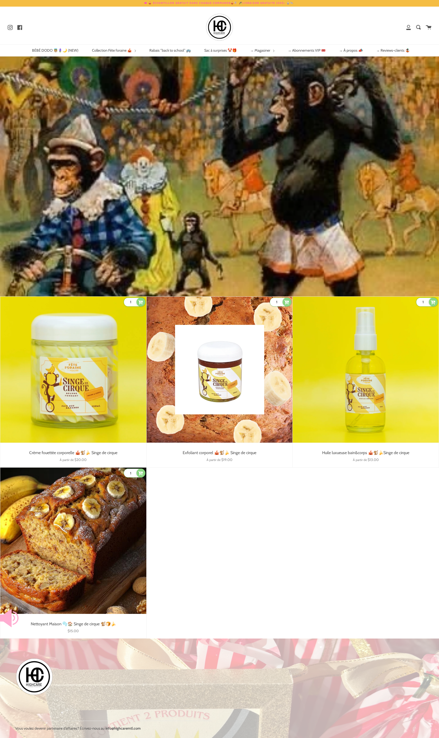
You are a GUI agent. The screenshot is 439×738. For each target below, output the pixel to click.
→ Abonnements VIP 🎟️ (307, 50)
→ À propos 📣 (351, 50)
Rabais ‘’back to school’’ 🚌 (170, 50)
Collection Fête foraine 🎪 (112, 50)
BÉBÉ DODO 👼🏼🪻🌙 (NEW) (55, 50)
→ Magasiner (260, 50)
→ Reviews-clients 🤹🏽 (393, 50)
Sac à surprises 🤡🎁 (220, 50)
